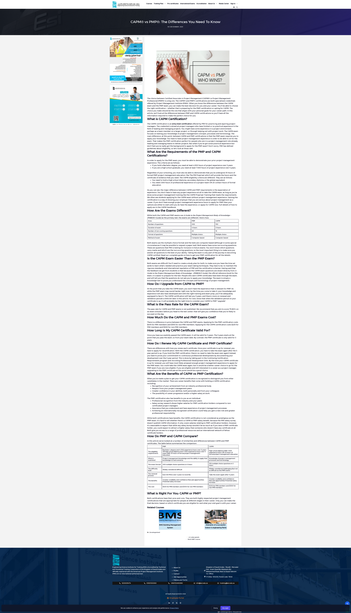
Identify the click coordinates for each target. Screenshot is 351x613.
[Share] (347, 603)
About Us (211, 3)
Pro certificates (173, 3)
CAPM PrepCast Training (200, 195)
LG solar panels (194, 537)
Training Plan (158, 3)
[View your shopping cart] (233, 7)
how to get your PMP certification (200, 255)
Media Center (224, 3)
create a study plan (189, 263)
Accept (225, 608)
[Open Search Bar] (237, 7)
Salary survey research (161, 403)
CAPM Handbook (168, 207)
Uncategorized (154, 532)
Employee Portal (177, 598)
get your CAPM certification (184, 379)
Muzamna (237, 612)
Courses (149, 3)
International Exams (187, 3)
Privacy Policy (174, 608)
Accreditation (202, 3)
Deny (215, 608)
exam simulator (156, 312)
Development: (226, 612)
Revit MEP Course (194, 539)
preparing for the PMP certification (196, 108)
